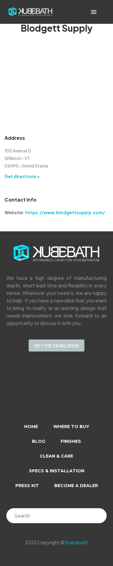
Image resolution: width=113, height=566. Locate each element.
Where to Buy (71, 426)
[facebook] (64, 391)
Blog (38, 441)
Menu (93, 12)
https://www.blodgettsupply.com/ (65, 212)
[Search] (99, 515)
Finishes (71, 441)
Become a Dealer (76, 485)
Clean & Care (56, 456)
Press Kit (27, 485)
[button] (102, 12)
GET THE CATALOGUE (56, 345)
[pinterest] (80, 391)
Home (31, 426)
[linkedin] (33, 391)
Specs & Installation (56, 471)
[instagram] (49, 391)
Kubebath (77, 542)
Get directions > (22, 176)
